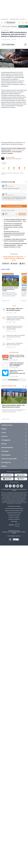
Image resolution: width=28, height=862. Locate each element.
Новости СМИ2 (5, 269)
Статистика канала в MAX (9, 458)
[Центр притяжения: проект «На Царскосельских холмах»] (10, 280)
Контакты (4, 436)
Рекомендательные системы (14, 514)
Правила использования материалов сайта (14, 510)
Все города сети (6, 462)
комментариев (9, 44)
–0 (25, 191)
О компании (4, 451)
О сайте (3, 432)
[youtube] (17, 486)
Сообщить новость (7, 425)
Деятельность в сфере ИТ (14, 517)
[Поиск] (19, 23)
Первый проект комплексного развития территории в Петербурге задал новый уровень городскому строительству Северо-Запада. (9, 294)
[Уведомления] (23, 23)
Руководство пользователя (14, 519)
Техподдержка (5, 440)
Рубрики (3, 428)
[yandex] (21, 486)
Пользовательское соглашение (14, 506)
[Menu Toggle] (1, 23)
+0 (21, 191)
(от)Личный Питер (14, 19)
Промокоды (14, 352)
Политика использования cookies (14, 512)
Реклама (4, 443)
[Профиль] (26, 23)
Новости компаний (8, 386)
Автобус (4, 163)
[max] (6, 486)
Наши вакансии (5, 455)
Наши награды (14, 521)
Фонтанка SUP (4, 19)
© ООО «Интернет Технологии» (14, 536)
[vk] (14, 486)
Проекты (4, 466)
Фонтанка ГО (23, 19)
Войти (6, 214)
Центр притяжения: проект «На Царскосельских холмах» (10, 289)
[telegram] (10, 486)
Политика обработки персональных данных (14, 508)
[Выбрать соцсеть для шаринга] (25, 44)
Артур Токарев (10, 157)
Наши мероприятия (7, 447)
